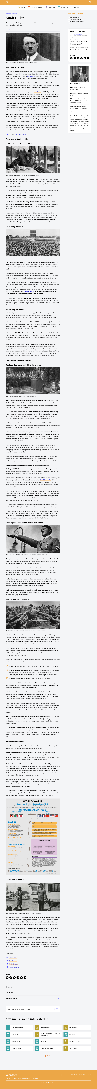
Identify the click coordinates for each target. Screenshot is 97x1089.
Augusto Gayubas (78, 34)
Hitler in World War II (74, 24)
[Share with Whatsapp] (21, 977)
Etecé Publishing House (49, 1083)
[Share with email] (14, 977)
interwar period (29, 291)
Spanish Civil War (45, 480)
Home (7, 13)
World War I (37, 92)
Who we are (74, 1074)
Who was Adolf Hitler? (75, 17)
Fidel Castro (13, 958)
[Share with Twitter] (7, 977)
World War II (31, 76)
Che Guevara (13, 961)
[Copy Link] (25, 977)
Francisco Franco (20, 134)
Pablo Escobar (13, 964)
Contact (89, 1074)
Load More (50, 1056)
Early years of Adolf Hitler (76, 19)
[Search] (90, 2)
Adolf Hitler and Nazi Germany (77, 21)
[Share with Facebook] (10, 977)
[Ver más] (90, 24)
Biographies (13, 13)
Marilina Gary (80, 40)
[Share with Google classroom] (18, 977)
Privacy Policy (82, 1074)
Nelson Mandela (14, 967)
